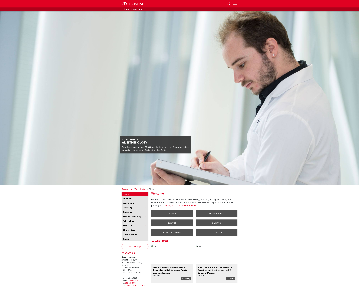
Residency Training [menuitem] (132, 216)
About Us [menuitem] (127, 198)
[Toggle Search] (229, 3)
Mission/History (217, 213)
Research (172, 223)
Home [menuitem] (126, 194)
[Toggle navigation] (234, 3)
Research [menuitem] (127, 225)
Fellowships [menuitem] (128, 221)
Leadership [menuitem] (128, 203)
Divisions (216, 223)
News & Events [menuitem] (130, 234)
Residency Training (172, 232)
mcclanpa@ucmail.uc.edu (137, 285)
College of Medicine (132, 9)
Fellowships (216, 232)
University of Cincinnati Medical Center (179, 205)
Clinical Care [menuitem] (129, 230)
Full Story (186, 278)
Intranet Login (135, 246)
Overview (172, 213)
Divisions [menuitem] (127, 212)
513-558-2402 (132, 280)
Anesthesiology (142, 189)
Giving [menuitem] (126, 239)
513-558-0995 (130, 283)
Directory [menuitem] (127, 207)
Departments (128, 189)
